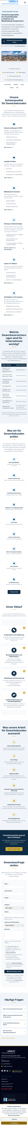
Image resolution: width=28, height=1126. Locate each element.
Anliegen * (7, 904)
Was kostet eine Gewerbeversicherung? (9, 1031)
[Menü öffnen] (25, 2)
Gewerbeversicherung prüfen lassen (15, 41)
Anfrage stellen (14, 592)
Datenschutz (4, 1081)
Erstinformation (5, 1084)
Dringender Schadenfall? (14, 46)
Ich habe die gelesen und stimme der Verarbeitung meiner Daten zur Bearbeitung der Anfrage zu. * (14, 965)
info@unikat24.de (7, 1066)
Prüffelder (16, 84)
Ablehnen (14, 1119)
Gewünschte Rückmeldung (11, 922)
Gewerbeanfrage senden (14, 971)
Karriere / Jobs (17, 1071)
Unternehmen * (8, 891)
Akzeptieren (15, 1123)
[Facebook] (5, 1071)
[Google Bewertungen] (7, 1071)
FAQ (17, 87)
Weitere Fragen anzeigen (8, 1038)
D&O (17, 401)
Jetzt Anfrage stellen (14, 849)
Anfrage (12, 87)
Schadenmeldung (18, 980)
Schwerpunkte (7, 84)
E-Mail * (6, 898)
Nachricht (7, 929)
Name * (6, 884)
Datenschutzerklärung (11, 952)
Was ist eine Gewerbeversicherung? (13, 1009)
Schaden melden (7, 1088)
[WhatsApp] (10, 1070)
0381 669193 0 (7, 1063)
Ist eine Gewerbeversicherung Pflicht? (11, 1024)
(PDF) (12, 1083)
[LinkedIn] (2, 1071)
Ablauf (22, 84)
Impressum (4, 1079)
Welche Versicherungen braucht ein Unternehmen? (13, 1016)
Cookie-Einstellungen (6, 1086)
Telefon (6, 912)
